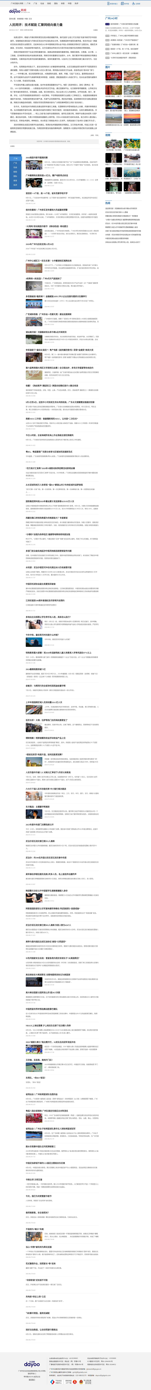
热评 (76, 3)
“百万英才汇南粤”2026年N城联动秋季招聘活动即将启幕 (50, 468)
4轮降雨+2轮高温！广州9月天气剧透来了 (44, 279)
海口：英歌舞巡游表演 (132, 110)
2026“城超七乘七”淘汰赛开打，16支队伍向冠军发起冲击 (51, 1042)
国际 (56, 3)
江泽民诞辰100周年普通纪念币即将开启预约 (45, 600)
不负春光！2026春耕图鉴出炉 (134, 82)
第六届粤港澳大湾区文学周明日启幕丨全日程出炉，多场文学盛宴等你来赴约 (59, 368)
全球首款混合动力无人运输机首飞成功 (118, 125)
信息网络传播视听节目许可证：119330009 (101, 1358)
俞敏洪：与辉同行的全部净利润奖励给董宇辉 (46, 686)
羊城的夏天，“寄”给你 (113, 193)
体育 (63, 3)
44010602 (88, 1382)
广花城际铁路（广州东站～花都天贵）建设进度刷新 (49, 314)
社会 (42, 3)
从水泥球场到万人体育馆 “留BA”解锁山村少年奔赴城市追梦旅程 (54, 485)
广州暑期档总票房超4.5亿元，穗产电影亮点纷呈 (47, 175)
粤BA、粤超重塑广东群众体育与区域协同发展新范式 (49, 452)
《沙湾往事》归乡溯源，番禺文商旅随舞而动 (120, 150)
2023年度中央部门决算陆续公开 (40, 825)
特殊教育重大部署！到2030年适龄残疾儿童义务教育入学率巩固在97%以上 (58, 653)
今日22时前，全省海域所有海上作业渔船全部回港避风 (50, 435)
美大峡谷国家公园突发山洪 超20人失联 (43, 992)
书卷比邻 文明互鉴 (34, 1180)
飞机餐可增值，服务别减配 (38, 1313)
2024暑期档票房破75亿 (36, 669)
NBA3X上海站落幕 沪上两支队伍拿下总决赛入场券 (48, 1026)
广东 (35, 3)
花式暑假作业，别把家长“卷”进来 (41, 1264)
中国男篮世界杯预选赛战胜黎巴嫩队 (42, 1009)
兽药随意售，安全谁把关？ (38, 1213)
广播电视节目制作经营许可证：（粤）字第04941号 (66, 1364)
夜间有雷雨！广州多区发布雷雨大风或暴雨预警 (47, 210)
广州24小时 (111, 18)
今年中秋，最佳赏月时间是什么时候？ (43, 635)
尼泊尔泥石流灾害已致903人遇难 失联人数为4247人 (48, 925)
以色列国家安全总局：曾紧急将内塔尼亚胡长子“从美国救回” (52, 958)
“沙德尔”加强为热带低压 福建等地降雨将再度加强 (48, 534)
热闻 (107, 203)
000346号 (88, 1383)
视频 (107, 135)
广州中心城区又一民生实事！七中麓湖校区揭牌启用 (49, 261)
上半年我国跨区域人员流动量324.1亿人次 (44, 702)
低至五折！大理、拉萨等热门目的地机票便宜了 (47, 720)
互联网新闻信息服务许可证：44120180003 (63, 1358)
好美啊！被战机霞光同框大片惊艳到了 (137, 125)
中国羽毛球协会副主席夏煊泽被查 (41, 584)
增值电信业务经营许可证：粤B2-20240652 (101, 1364)
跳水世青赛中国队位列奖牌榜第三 (41, 1147)
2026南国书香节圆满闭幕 (37, 158)
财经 (49, 3)
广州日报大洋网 (17, 3)
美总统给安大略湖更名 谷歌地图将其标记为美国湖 (48, 975)
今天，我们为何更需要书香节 (39, 1196)
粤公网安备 (87, 1380)
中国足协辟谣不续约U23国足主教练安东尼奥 (45, 1163)
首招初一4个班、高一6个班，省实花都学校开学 (47, 193)
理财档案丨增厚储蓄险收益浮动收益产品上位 (46, 738)
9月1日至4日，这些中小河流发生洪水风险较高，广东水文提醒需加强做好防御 (60, 402)
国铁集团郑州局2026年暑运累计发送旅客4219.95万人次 (50, 501)
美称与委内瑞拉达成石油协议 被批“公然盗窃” (46, 942)
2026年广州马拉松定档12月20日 (40, 244)
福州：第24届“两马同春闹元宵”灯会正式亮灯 (120, 110)
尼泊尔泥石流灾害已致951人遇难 (40, 841)
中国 (69, 3)
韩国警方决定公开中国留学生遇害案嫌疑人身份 (47, 891)
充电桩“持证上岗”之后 (36, 1297)
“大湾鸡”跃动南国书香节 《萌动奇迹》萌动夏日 (47, 226)
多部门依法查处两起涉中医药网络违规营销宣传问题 (49, 551)
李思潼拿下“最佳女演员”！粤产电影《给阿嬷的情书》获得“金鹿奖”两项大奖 (59, 350)
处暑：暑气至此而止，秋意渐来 (116, 178)
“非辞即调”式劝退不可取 (37, 1280)
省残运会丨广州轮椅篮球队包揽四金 (42, 1094)
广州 (28, 3)
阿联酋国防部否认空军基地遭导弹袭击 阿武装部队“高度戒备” (53, 909)
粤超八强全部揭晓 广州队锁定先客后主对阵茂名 (47, 1111)
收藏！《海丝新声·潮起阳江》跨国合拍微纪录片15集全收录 (52, 386)
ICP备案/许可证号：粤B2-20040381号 (100, 1361)
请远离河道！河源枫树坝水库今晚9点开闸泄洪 (46, 332)
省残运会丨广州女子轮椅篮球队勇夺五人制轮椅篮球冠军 (51, 1129)
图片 (107, 67)
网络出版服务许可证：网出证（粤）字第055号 (65, 1361)
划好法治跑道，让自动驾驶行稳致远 (42, 1330)
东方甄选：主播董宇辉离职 (38, 807)
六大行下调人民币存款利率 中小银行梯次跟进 (46, 789)
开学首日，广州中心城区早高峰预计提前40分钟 (124, 36)
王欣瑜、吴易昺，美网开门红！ (40, 1060)
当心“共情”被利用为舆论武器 (39, 1247)
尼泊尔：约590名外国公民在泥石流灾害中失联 (46, 858)
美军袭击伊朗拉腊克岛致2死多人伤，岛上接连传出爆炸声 (51, 874)
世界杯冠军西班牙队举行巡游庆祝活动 (118, 82)
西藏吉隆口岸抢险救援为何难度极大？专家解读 (47, 518)
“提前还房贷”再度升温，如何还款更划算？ (45, 755)
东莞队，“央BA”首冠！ (36, 1078)
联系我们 (32, 1380)
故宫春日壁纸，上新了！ (113, 96)
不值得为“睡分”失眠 (35, 1229)
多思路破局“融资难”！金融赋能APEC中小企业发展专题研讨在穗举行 (56, 296)
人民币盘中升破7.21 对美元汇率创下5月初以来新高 (48, 772)
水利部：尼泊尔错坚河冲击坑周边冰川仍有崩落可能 (49, 567)
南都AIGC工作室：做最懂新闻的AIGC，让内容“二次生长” (52, 419)
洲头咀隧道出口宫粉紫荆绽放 (134, 96)
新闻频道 (20, 19)
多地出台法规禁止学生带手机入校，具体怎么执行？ (49, 617)
